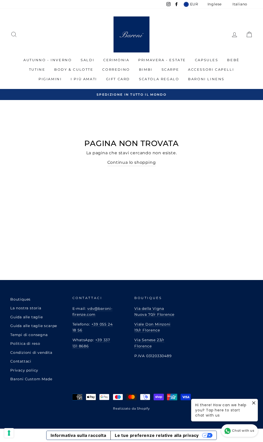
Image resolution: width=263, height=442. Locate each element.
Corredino (116, 69)
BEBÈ (233, 60)
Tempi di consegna (29, 335)
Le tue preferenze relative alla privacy (157, 435)
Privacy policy (24, 370)
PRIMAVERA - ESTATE (162, 60)
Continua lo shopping (131, 162)
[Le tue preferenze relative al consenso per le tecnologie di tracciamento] (9, 433)
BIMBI (146, 69)
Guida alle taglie (26, 317)
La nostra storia (25, 308)
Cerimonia (116, 60)
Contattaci (20, 361)
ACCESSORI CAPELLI (211, 69)
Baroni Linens (206, 79)
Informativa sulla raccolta (78, 435)
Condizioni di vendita (31, 352)
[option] (131, 94)
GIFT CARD (118, 79)
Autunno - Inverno (47, 60)
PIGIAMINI (50, 79)
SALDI (87, 60)
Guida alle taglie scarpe (33, 326)
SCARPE (170, 69)
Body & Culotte (73, 69)
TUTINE (37, 69)
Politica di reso (25, 343)
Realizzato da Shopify (131, 408)
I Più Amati (84, 79)
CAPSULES (206, 60)
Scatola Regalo (159, 79)
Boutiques (20, 299)
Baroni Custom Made (31, 379)
